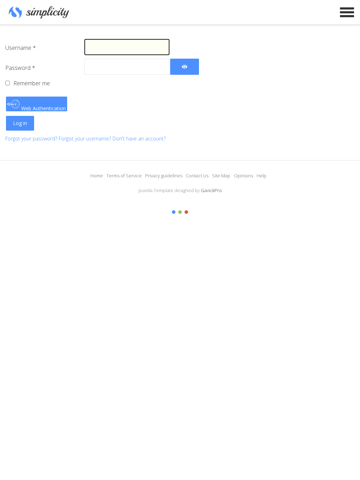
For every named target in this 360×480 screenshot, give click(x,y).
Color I (173, 212)
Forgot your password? (32, 138)
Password (20, 68)
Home (96, 175)
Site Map (221, 175)
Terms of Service (124, 175)
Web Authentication (43, 108)
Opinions (243, 175)
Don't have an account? (139, 138)
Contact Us (197, 175)
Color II (180, 212)
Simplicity (40, 12)
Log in (20, 123)
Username (20, 48)
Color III (186, 212)
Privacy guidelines (163, 175)
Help (261, 175)
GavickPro (211, 190)
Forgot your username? (85, 138)
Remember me (31, 83)
